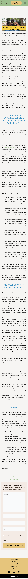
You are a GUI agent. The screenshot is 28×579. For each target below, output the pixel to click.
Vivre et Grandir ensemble (9, 147)
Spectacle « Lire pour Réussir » (14, 564)
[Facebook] (9, 572)
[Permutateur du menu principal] (25, 3)
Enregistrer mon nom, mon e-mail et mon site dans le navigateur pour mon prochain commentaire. (13, 538)
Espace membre (14, 559)
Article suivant (14, 479)
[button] (16, 3)
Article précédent (14, 476)
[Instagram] (19, 572)
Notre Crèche (14, 566)
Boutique (14, 561)
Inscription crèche (14, 569)
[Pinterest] (14, 572)
